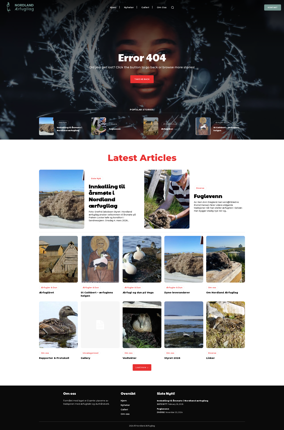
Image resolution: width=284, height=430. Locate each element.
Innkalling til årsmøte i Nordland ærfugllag (69, 129)
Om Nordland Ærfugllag (222, 292)
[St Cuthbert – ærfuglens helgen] (203, 126)
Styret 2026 (172, 358)
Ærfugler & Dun (170, 124)
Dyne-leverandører (177, 292)
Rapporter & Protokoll (54, 358)
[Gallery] (100, 324)
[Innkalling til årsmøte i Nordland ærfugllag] (46, 126)
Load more (141, 367)
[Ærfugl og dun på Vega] (142, 259)
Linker (210, 358)
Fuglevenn (115, 128)
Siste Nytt (63, 122)
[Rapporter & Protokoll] (58, 324)
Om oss (212, 287)
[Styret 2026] (183, 324)
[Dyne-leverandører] (183, 259)
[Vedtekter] (142, 324)
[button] (172, 7)
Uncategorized (90, 353)
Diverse (114, 124)
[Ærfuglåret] (150, 126)
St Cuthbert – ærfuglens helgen (226, 129)
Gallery (85, 358)
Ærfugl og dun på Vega (138, 292)
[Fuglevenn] (98, 126)
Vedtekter (130, 358)
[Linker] (225, 324)
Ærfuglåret (167, 128)
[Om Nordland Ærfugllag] (225, 259)
